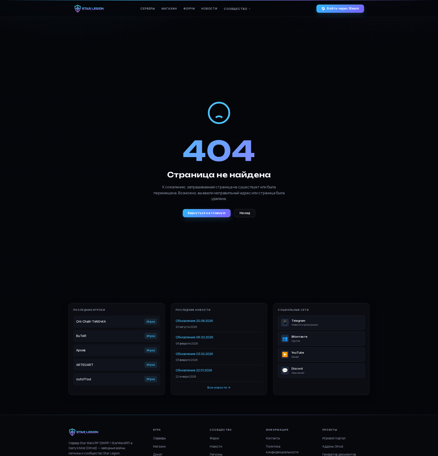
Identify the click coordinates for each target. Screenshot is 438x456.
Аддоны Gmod (332, 446)
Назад (245, 213)
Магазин (169, 8)
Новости (209, 8)
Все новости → (218, 387)
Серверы (147, 8)
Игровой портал (334, 438)
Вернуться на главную (207, 213)
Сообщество (235, 9)
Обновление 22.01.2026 (194, 370)
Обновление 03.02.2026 (194, 354)
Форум (189, 8)
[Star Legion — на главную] (89, 8)
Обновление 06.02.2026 (194, 337)
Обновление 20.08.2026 (194, 321)
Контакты (273, 438)
